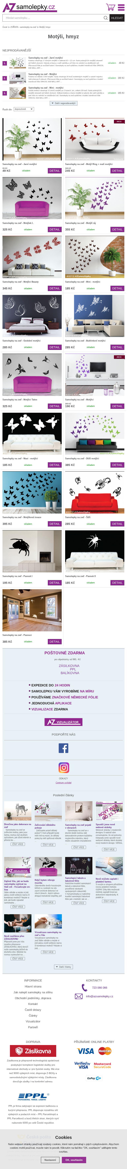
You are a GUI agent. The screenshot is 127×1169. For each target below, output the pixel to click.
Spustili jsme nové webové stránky (105, 826)
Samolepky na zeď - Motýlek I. (17, 223)
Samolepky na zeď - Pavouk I (17, 576)
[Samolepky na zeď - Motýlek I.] (32, 198)
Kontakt (33, 1004)
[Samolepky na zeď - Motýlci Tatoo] (32, 375)
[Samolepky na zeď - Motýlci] (17, 78)
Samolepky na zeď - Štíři (77, 517)
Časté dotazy (33, 1009)
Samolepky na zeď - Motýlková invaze (21, 517)
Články (33, 1015)
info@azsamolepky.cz (99, 996)
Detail (55, 170)
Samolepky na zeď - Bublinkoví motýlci (85, 340)
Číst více (17, 844)
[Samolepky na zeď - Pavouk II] (94, 551)
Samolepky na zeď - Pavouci (17, 635)
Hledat (117, 18)
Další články (65, 967)
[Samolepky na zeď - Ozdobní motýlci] (32, 316)
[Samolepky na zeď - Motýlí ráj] (94, 198)
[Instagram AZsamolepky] (64, 767)
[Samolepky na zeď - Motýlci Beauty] (32, 257)
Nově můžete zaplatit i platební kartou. (107, 880)
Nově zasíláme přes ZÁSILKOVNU (14, 937)
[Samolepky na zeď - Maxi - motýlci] (32, 434)
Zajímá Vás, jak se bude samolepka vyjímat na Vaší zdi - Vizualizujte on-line (17, 885)
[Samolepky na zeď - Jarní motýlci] (17, 63)
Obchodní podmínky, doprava (33, 998)
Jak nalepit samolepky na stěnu (33, 992)
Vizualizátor (33, 1021)
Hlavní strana (33, 986)
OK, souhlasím (74, 1160)
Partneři (33, 1027)
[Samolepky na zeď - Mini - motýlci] (17, 93)
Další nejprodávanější (65, 103)
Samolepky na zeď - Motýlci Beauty (20, 282)
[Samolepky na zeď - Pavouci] (32, 610)
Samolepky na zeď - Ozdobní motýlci (21, 340)
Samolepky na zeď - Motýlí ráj (80, 223)
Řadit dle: (7, 109)
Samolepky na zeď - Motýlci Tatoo (19, 399)
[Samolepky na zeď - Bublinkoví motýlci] (94, 316)
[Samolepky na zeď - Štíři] (94, 492)
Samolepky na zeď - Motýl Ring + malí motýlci (89, 164)
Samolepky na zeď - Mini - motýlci (46, 88)
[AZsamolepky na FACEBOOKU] (63, 748)
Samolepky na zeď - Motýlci (42, 74)
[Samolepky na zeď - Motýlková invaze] (32, 492)
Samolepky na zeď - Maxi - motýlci (20, 458)
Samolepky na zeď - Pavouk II (80, 576)
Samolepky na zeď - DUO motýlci (82, 458)
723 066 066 (99, 987)
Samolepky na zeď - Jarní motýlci (45, 58)
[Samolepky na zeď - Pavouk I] (32, 551)
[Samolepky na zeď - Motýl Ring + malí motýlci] (94, 139)
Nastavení (50, 1160)
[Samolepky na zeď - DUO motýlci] (94, 434)
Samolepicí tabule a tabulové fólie (75, 879)
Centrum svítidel (63, 782)
